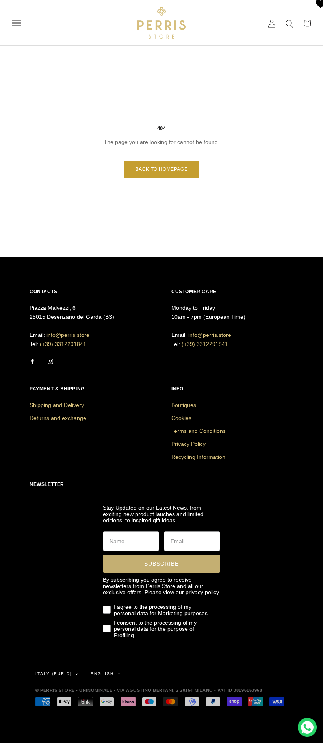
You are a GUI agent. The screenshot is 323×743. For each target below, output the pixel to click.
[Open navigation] (16, 23)
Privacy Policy (188, 444)
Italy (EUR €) (53, 673)
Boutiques (183, 405)
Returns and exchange (58, 418)
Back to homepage (162, 169)
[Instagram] (50, 361)
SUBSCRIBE (161, 563)
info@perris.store (67, 335)
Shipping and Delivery (57, 405)
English (102, 673)
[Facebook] (32, 361)
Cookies (181, 418)
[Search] (290, 23)
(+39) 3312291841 (63, 344)
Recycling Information (198, 457)
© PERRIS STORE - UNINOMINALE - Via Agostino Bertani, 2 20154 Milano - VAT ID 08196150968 (148, 690)
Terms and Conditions (198, 431)
